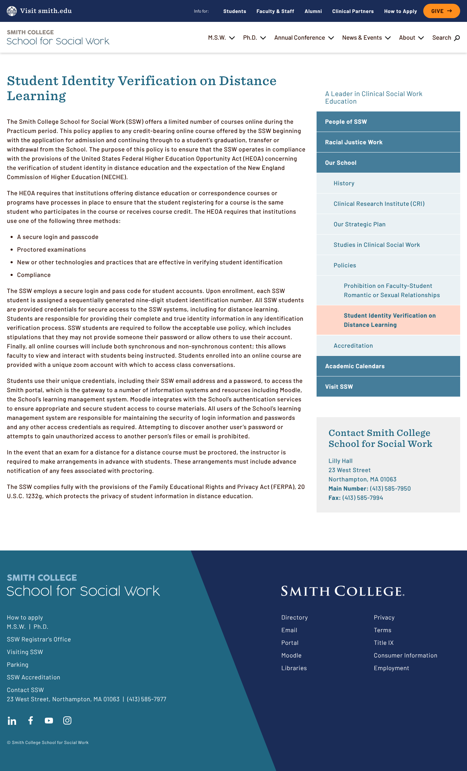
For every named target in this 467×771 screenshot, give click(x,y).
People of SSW (346, 121)
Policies (345, 265)
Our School (341, 162)
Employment (392, 668)
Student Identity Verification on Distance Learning (390, 319)
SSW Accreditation (34, 677)
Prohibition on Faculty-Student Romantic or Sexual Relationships (392, 290)
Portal (289, 642)
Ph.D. (250, 37)
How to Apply (400, 11)
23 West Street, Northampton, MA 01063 (63, 699)
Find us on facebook (30, 721)
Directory (294, 617)
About (407, 37)
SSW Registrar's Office (39, 639)
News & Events (362, 37)
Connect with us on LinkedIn (12, 721)
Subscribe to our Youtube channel (49, 721)
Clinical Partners (353, 11)
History (344, 183)
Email (289, 630)
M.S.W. (217, 37)
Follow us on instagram (67, 721)
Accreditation (353, 345)
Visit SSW (339, 386)
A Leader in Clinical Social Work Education (374, 97)
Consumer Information (406, 655)
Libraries (294, 668)
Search (441, 37)
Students (235, 11)
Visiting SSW (25, 651)
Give (437, 11)
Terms (383, 630)
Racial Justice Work (354, 142)
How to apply (25, 617)
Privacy (384, 617)
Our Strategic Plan (360, 224)
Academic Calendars (355, 366)
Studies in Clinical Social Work (377, 244)
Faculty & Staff (276, 11)
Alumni (313, 11)
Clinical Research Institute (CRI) (379, 203)
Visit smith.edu (46, 11)
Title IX (384, 642)
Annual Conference (299, 37)
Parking (18, 664)
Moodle (291, 655)
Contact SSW (25, 689)
